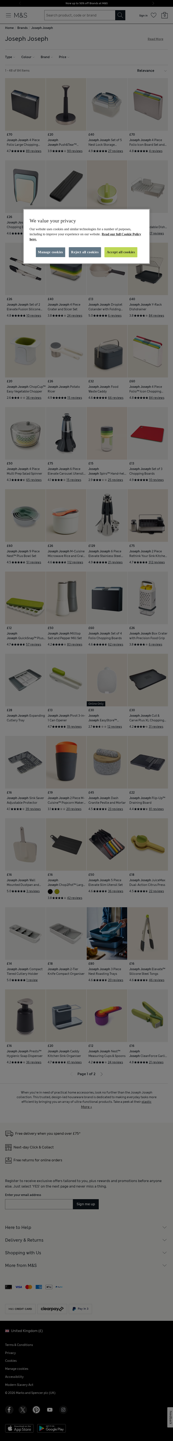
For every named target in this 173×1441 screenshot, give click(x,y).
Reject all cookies (85, 252)
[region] (86, 236)
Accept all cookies (121, 252)
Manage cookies (50, 252)
